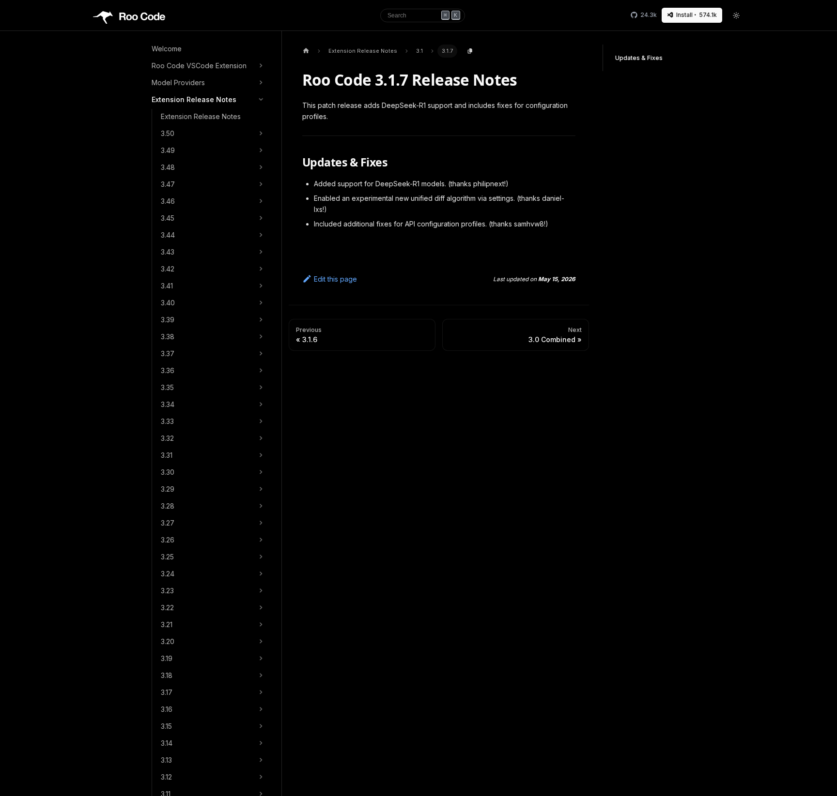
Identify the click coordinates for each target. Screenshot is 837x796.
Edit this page (335, 279)
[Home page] (306, 51)
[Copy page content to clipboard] (470, 51)
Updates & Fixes (639, 57)
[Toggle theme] (736, 15)
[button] (208, 66)
